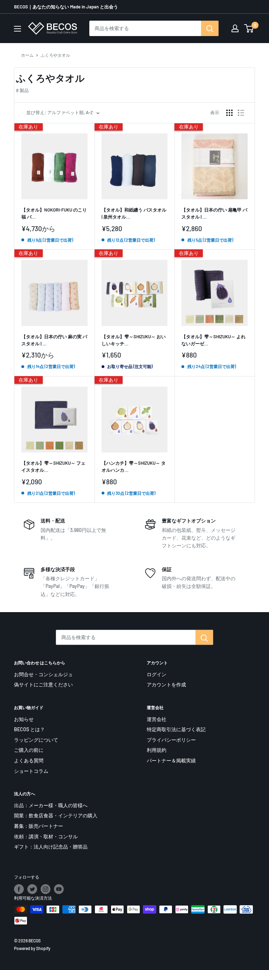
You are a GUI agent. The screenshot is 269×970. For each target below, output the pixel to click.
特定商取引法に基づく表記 (176, 729)
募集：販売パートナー (38, 826)
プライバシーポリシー (171, 740)
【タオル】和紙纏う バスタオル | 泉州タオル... (134, 213)
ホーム (27, 55)
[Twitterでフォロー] (32, 889)
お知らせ (24, 719)
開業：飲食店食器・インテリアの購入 (55, 815)
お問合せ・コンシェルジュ (43, 674)
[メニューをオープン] (17, 29)
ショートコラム (31, 771)
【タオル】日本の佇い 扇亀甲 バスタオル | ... (214, 213)
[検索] (210, 28)
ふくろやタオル (55, 55)
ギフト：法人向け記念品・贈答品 (51, 847)
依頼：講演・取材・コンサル (46, 836)
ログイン (156, 674)
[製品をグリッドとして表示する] (229, 113)
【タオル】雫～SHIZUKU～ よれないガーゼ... (213, 340)
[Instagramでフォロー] (45, 889)
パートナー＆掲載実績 (171, 760)
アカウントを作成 (166, 684)
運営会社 (156, 719)
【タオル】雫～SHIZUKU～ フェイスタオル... (53, 466)
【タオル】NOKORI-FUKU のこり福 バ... (54, 213)
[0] (249, 28)
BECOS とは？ (29, 729)
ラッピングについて (36, 740)
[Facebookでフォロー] (19, 889)
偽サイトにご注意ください (43, 684)
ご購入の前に (28, 750)
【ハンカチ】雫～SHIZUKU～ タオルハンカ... (134, 466)
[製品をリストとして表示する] (241, 113)
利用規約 (156, 750)
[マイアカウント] (235, 28)
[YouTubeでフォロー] (59, 889)
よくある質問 (28, 760)
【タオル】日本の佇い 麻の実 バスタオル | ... (54, 340)
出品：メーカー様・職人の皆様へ (51, 805)
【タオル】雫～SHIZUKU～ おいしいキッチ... (134, 340)
